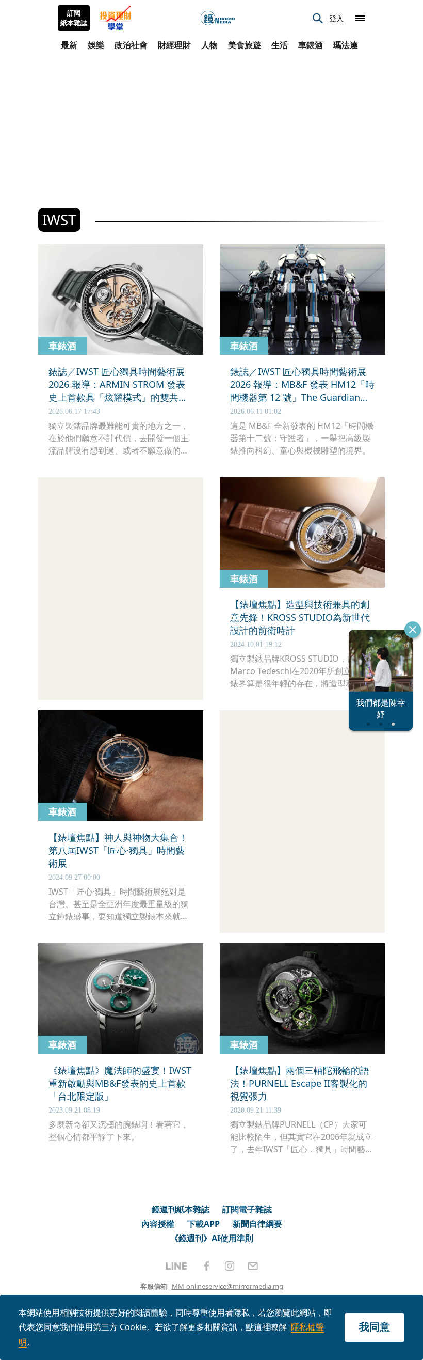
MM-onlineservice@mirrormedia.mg (227, 1286)
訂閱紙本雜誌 (73, 18)
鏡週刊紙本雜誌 (180, 1209)
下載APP (203, 1223)
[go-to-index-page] (217, 18)
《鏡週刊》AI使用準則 (211, 1238)
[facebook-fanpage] (206, 1266)
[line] (176, 1266)
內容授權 (157, 1223)
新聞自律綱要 (257, 1223)
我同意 (374, 1327)
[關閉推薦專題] (412, 629)
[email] (253, 1266)
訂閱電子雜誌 (247, 1209)
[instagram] (229, 1266)
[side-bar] (360, 18)
